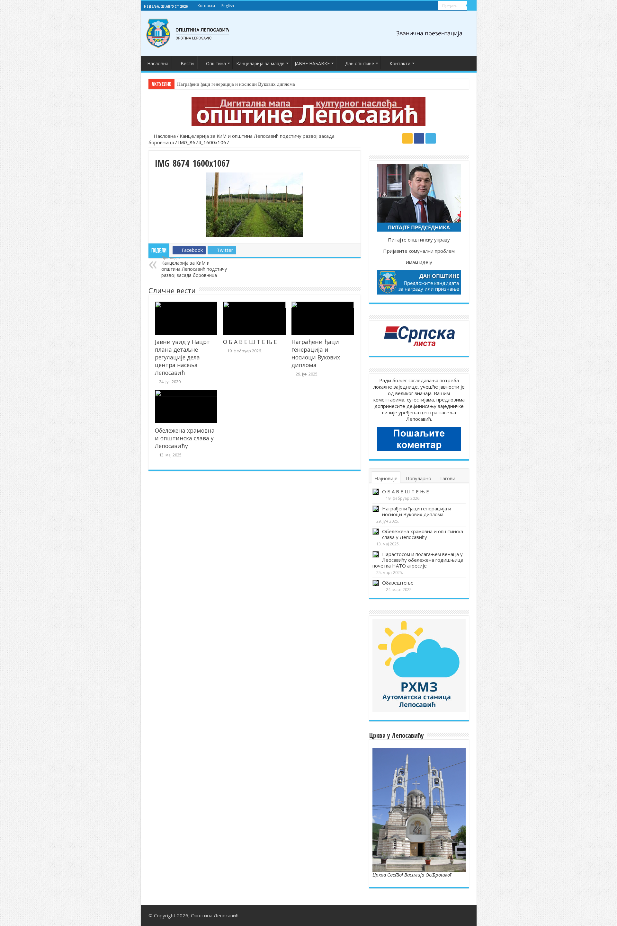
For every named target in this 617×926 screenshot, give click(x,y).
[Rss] (421, 6)
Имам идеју (419, 262)
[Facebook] (427, 6)
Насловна (157, 63)
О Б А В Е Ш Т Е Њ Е (250, 342)
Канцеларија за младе (260, 63)
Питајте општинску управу (419, 239)
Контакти (206, 5)
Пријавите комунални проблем (419, 251)
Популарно (418, 478)
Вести (187, 63)
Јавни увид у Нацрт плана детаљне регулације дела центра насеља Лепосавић (182, 357)
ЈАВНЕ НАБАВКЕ (312, 63)
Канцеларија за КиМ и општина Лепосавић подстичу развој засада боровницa (194, 266)
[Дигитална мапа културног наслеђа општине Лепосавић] (309, 111)
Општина (216, 63)
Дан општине (359, 63)
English (227, 5)
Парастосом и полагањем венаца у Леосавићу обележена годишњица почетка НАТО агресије (417, 560)
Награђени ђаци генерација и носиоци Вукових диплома (236, 84)
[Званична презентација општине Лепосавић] (188, 33)
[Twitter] (433, 6)
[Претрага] (472, 6)
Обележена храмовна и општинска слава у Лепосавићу (185, 438)
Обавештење (398, 582)
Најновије (386, 478)
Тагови (447, 478)
